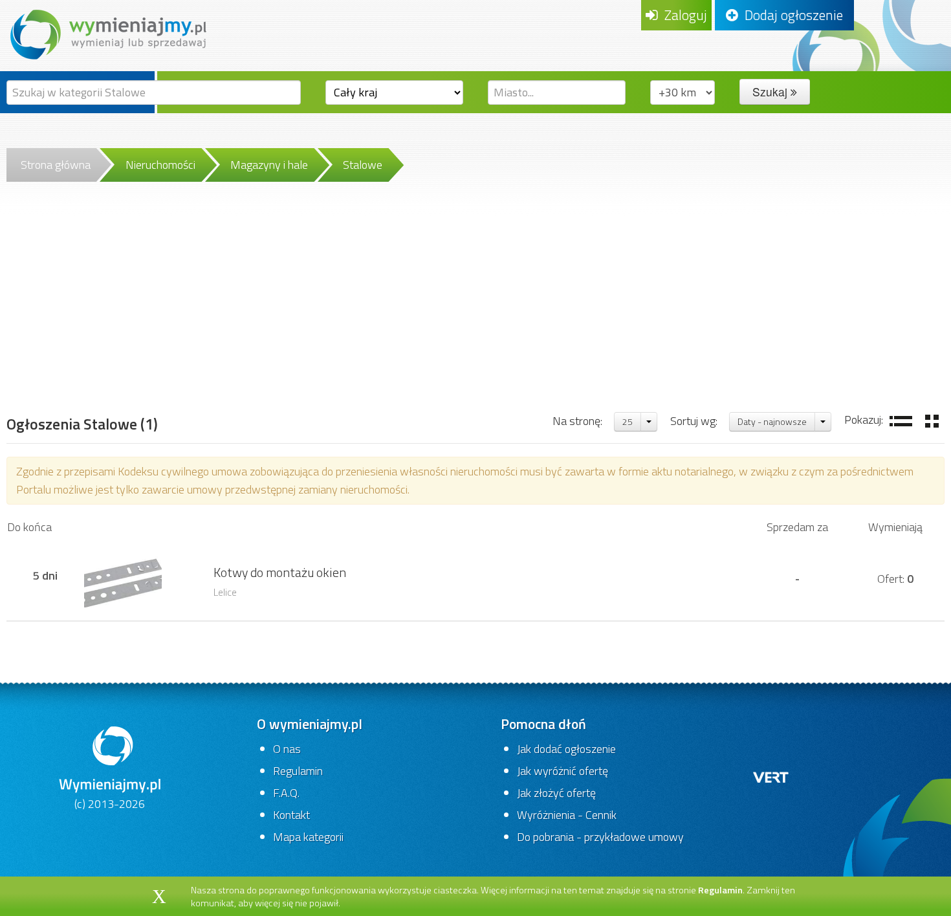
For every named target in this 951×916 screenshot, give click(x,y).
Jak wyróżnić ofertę (562, 771)
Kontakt (291, 814)
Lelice (225, 592)
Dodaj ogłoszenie (790, 15)
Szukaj (771, 91)
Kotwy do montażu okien (279, 572)
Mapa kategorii (308, 836)
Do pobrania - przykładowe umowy (600, 836)
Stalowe (362, 164)
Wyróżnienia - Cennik (567, 814)
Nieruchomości (160, 164)
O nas (287, 749)
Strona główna (56, 164)
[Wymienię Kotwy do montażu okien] (123, 577)
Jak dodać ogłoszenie (566, 749)
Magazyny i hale (269, 164)
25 (627, 421)
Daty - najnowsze (772, 421)
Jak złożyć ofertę (556, 793)
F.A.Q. (286, 793)
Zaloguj (682, 15)
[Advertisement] (475, 313)
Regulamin (298, 771)
